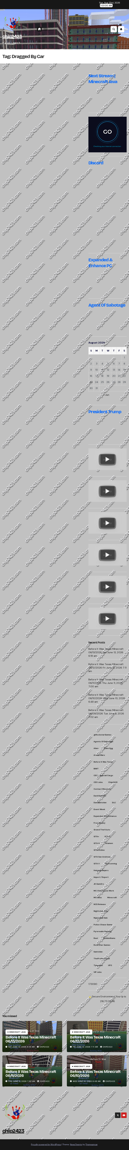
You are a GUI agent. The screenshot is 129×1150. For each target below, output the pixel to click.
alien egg (108, 748)
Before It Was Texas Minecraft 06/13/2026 (31, 1039)
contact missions (102, 789)
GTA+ (96, 836)
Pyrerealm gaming (103, 931)
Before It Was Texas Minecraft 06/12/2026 (95, 1039)
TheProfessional (102, 958)
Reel (96, 938)
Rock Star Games (102, 945)
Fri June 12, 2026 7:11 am (85, 1047)
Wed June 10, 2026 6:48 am (87, 1081)
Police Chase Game (103, 924)
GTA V (97, 863)
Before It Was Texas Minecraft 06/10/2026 (95, 1073)
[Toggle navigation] (45, 29)
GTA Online (99, 850)
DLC (114, 802)
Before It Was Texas (103, 762)
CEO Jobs (98, 782)
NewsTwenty (76, 1144)
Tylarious (98, 965)
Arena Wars (99, 755)
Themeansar (91, 1144)
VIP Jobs (98, 972)
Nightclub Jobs (101, 911)
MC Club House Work (104, 890)
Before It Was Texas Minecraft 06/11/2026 (31, 1073)
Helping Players (101, 870)
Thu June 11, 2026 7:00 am (21, 1081)
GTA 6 (97, 843)
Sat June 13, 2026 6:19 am (21, 1047)
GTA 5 (107, 836)
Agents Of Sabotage (103, 741)
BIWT (96, 768)
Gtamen (109, 843)
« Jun (106, 394)
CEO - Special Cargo (103, 775)
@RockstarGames (102, 734)
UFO (110, 965)
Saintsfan (98, 952)
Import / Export (101, 877)
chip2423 (12, 36)
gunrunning (111, 863)
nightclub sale (101, 918)
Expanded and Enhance (105, 816)
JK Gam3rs (99, 884)
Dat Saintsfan (100, 802)
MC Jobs (98, 897)
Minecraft (112, 897)
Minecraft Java (17, 1032)
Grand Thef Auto (102, 829)
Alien (96, 748)
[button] (114, 29)
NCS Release (100, 904)
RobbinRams (109, 938)
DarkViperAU (100, 796)
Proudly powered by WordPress (46, 1144)
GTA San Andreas (102, 857)
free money (99, 823)
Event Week (99, 809)
